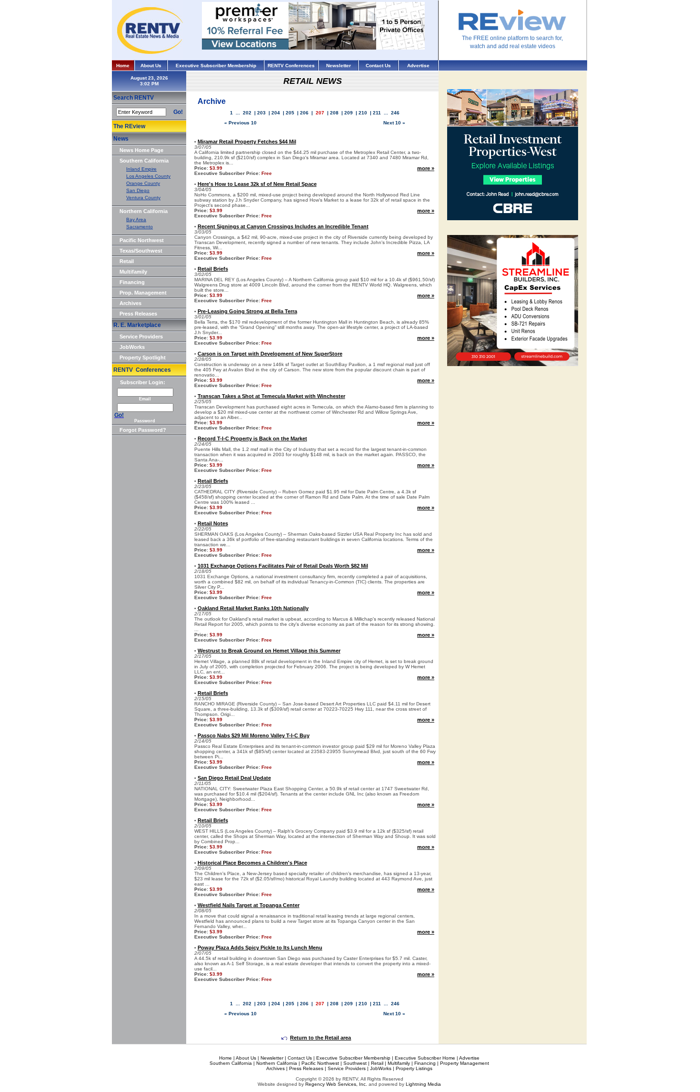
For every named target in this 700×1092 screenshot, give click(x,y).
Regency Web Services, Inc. (336, 1084)
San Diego (138, 190)
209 (348, 112)
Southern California (144, 160)
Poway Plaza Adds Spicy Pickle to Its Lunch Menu (260, 947)
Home (123, 65)
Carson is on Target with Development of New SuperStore (270, 354)
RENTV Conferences (291, 65)
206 (304, 112)
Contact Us (378, 65)
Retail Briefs (213, 269)
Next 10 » (394, 122)
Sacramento (139, 226)
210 (363, 112)
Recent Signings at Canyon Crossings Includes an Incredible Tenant (283, 226)
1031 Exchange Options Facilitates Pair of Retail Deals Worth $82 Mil (283, 566)
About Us (150, 65)
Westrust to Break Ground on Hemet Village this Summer (269, 650)
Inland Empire (141, 169)
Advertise (418, 65)
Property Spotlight (143, 357)
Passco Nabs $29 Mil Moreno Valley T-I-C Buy (254, 735)
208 (334, 112)
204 (275, 112)
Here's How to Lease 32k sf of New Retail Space (257, 184)
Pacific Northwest (142, 240)
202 (247, 112)
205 (290, 112)
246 (395, 112)
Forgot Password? (143, 430)
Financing (132, 282)
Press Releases (138, 313)
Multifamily (133, 272)
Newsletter (338, 65)
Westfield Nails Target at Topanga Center (249, 905)
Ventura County (143, 197)
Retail (127, 261)
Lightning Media (423, 1084)
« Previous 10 (240, 122)
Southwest (355, 1063)
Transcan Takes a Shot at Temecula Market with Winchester (271, 396)
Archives (130, 303)
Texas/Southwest (141, 251)
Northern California (144, 211)
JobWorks (132, 347)
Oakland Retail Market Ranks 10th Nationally (253, 608)
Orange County (143, 183)
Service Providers (141, 336)
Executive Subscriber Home (425, 1058)
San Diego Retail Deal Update (234, 778)
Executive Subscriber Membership (216, 65)
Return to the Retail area (320, 1038)
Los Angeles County (148, 176)
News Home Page (141, 150)
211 (377, 112)
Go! (178, 112)
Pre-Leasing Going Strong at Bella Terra (247, 311)
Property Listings (414, 1068)
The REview (129, 126)
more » (425, 168)
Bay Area (136, 219)
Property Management (464, 1063)
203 (261, 112)
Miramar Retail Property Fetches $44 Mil (247, 141)
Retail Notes (213, 523)
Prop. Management (143, 293)
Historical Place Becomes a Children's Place (252, 863)
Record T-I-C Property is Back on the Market (252, 438)
